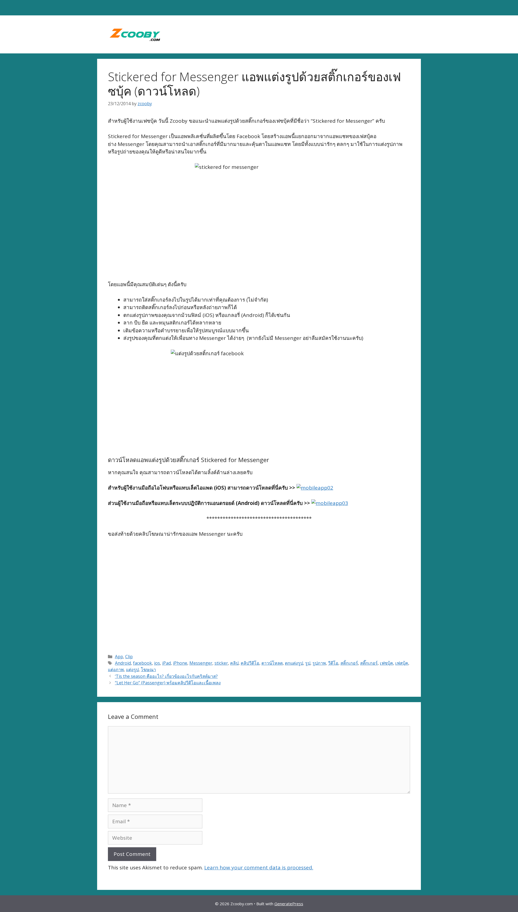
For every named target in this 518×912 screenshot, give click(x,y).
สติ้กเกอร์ (349, 663)
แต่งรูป (132, 669)
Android (123, 663)
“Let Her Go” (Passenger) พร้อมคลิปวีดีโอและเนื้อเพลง (168, 683)
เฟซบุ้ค (386, 663)
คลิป (234, 663)
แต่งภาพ (116, 669)
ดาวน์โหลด (272, 663)
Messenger (200, 663)
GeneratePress (288, 903)
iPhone (180, 663)
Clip (129, 657)
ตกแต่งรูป (294, 663)
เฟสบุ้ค (401, 663)
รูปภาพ (319, 663)
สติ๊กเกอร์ (369, 663)
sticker (221, 663)
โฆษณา (148, 669)
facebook (142, 663)
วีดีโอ (333, 663)
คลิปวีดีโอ (250, 663)
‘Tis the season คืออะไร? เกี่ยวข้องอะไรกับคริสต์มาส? (166, 676)
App (119, 657)
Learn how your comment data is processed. (258, 867)
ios (157, 663)
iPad (166, 663)
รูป (307, 663)
